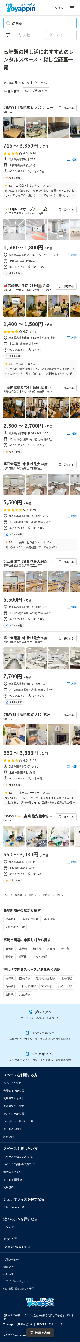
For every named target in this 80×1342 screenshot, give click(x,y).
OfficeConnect (11, 1207)
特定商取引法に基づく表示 (18, 1288)
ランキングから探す (14, 1113)
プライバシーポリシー (16, 1281)
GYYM (7, 1227)
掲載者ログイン (12, 1172)
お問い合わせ (11, 1259)
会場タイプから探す (14, 1090)
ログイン (58, 8)
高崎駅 (46, 895)
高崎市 (32, 895)
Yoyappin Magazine (14, 1247)
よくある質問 (11, 1129)
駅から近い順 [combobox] (34, 91)
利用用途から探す (13, 1098)
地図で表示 (42, 1333)
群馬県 (18, 895)
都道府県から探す (13, 1106)
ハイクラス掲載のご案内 (17, 1164)
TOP (5, 895)
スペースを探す (12, 1083)
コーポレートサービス (16, 1121)
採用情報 (8, 1274)
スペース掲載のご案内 (16, 1156)
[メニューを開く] (72, 7)
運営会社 (8, 1267)
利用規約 (8, 1136)
